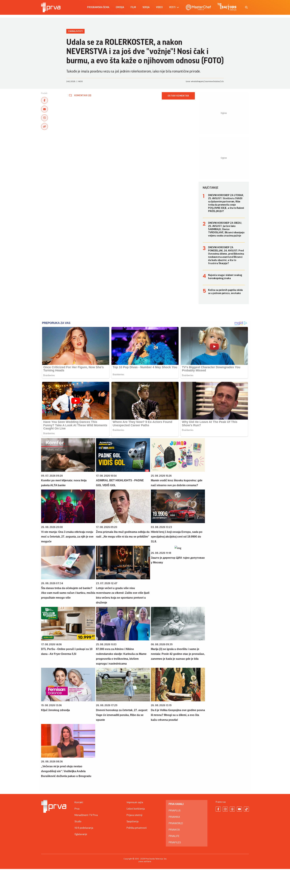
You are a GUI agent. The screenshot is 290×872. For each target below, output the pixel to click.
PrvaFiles (175, 842)
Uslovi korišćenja (136, 808)
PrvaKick (174, 829)
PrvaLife (174, 836)
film (133, 7)
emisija (120, 7)
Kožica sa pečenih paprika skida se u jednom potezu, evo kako (225, 292)
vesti (172, 7)
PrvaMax (174, 817)
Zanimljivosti (75, 31)
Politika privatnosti (137, 828)
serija (146, 7)
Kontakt (79, 802)
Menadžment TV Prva (86, 815)
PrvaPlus (174, 810)
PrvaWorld (176, 823)
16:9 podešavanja (84, 828)
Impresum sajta (135, 802)
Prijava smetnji (134, 815)
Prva (77, 808)
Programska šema (98, 7)
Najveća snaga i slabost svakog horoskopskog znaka (225, 277)
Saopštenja (132, 821)
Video (159, 7)
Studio (78, 821)
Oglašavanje (81, 834)
